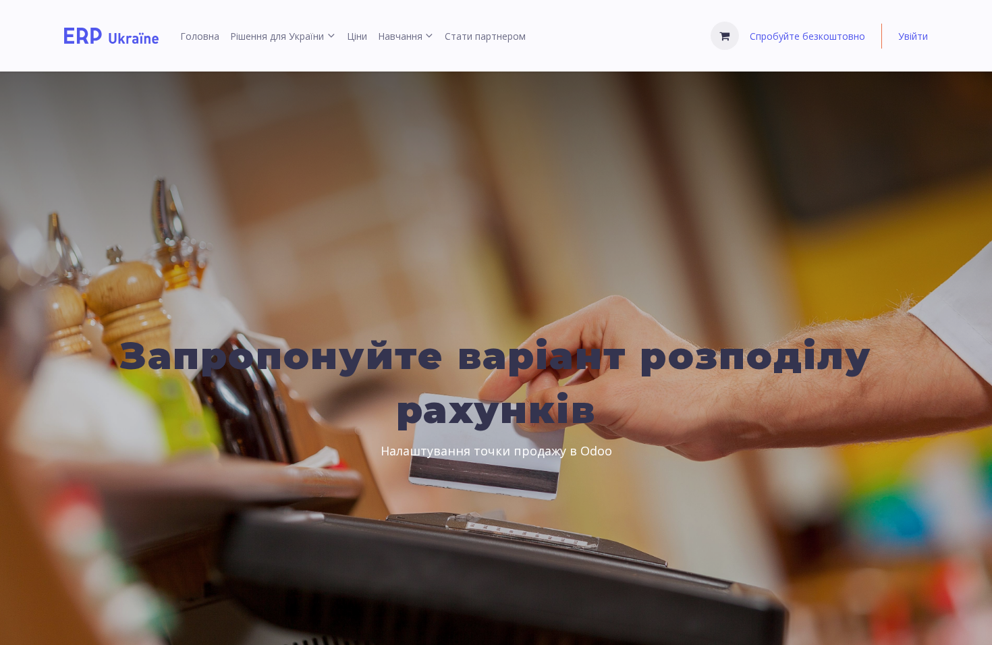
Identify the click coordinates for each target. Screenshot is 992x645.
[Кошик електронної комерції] (725, 36)
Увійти (913, 36)
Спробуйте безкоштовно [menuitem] (807, 36)
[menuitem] (200, 36)
